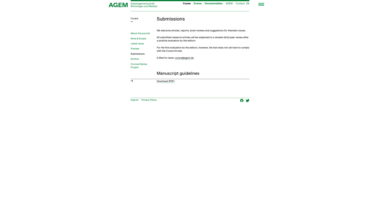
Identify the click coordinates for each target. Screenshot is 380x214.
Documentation (214, 3)
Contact (240, 3)
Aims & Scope (138, 38)
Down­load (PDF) (166, 81)
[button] (261, 5)
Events (198, 3)
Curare (187, 3)
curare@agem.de (184, 57)
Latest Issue (137, 43)
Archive (135, 59)
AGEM (229, 3)
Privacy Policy (149, 100)
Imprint (134, 100)
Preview (135, 48)
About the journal (140, 33)
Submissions (138, 53)
